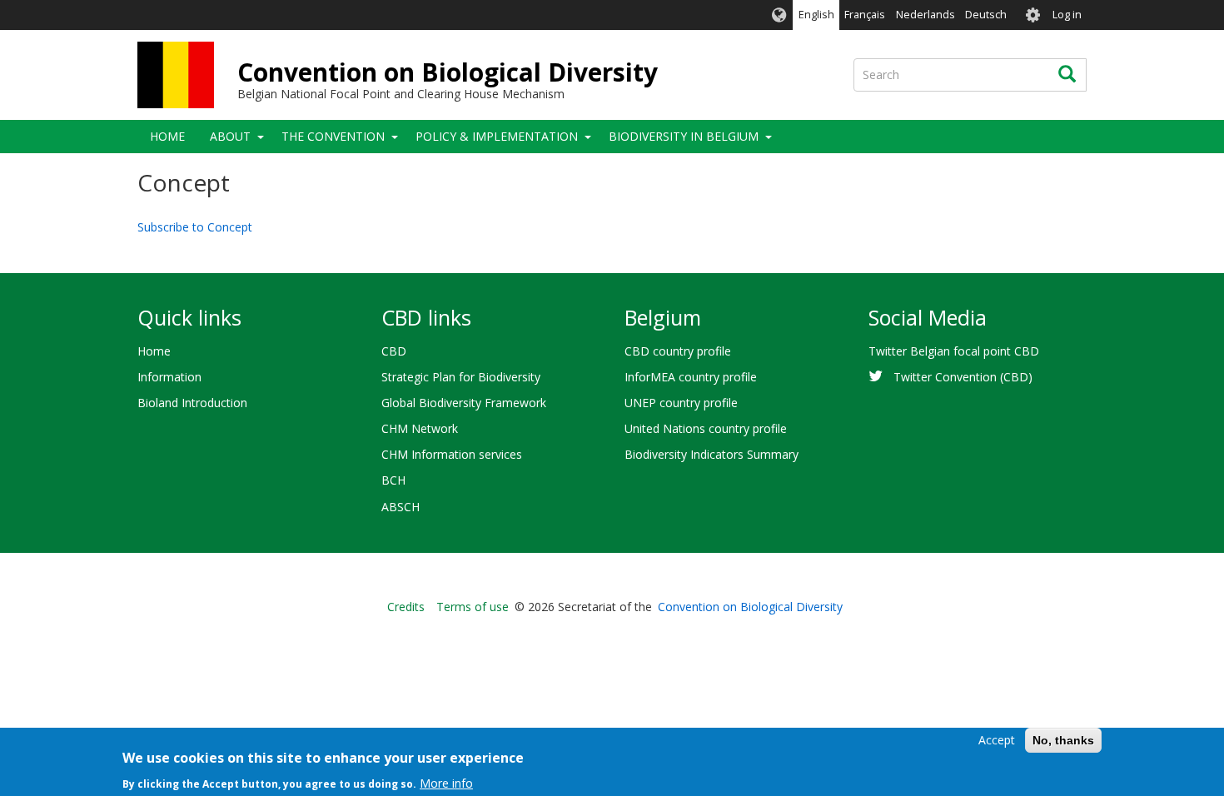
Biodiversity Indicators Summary (711, 454)
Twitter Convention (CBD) (962, 377)
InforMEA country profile (690, 377)
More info (446, 783)
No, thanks (1063, 740)
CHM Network (419, 428)
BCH (393, 480)
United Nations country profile (705, 428)
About (230, 136)
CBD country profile (677, 351)
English (816, 14)
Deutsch (986, 14)
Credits (406, 606)
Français (864, 14)
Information (169, 377)
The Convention (333, 136)
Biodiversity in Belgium (684, 136)
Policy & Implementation (496, 136)
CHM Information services (451, 454)
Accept (996, 740)
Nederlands (925, 14)
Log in (1067, 14)
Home (167, 136)
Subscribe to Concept (194, 227)
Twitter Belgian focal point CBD (953, 351)
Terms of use (472, 606)
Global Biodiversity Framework (463, 402)
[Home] (175, 75)
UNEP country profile (681, 402)
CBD (393, 351)
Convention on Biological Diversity (447, 72)
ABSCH (400, 507)
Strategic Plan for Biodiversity (460, 377)
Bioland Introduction (192, 402)
